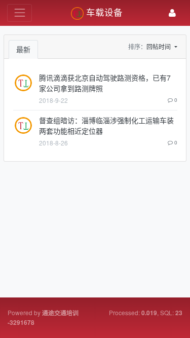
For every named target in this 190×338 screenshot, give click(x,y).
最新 (23, 49)
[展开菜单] (19, 13)
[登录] (172, 13)
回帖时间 (159, 46)
